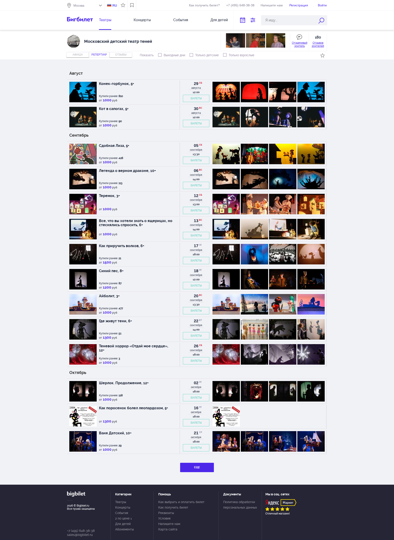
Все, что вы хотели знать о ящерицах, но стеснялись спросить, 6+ (135, 223)
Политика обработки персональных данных (240, 504)
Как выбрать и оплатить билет (181, 502)
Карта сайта (167, 529)
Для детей (219, 20)
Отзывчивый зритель (299, 44)
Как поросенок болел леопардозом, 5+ (133, 408)
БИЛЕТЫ (196, 98)
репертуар (99, 54)
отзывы (121, 54)
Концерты (142, 20)
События (180, 20)
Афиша (78, 54)
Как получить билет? (204, 5)
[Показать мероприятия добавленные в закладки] (132, 5)
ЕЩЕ (197, 467)
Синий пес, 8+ (111, 271)
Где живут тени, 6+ (115, 321)
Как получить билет (173, 507)
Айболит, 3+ (109, 296)
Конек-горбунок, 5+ (116, 84)
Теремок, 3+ (109, 196)
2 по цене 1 (123, 518)
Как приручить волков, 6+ (121, 246)
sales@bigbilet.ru (80, 535)
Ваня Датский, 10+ (115, 433)
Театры (105, 20)
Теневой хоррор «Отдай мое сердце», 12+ (133, 348)
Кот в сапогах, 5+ (114, 109)
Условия (164, 518)
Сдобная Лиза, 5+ (114, 145)
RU (114, 5)
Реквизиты (166, 513)
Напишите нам (272, 5)
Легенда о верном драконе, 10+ (127, 171)
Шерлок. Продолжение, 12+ (124, 383)
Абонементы (124, 529)
